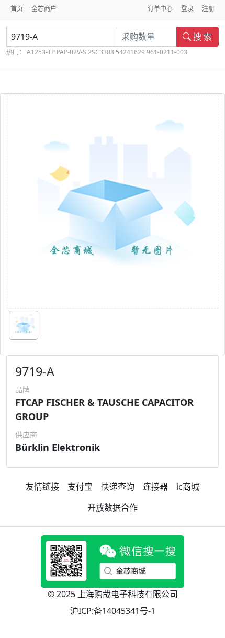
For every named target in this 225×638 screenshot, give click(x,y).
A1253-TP (41, 52)
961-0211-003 (167, 52)
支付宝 (80, 486)
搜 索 (201, 36)
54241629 (130, 52)
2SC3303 (101, 52)
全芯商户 (44, 8)
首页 (16, 8)
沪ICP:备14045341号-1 (112, 611)
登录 (187, 8)
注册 (208, 8)
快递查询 (117, 486)
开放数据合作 (112, 507)
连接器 (155, 486)
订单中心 (160, 8)
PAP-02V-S (71, 52)
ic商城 (187, 486)
